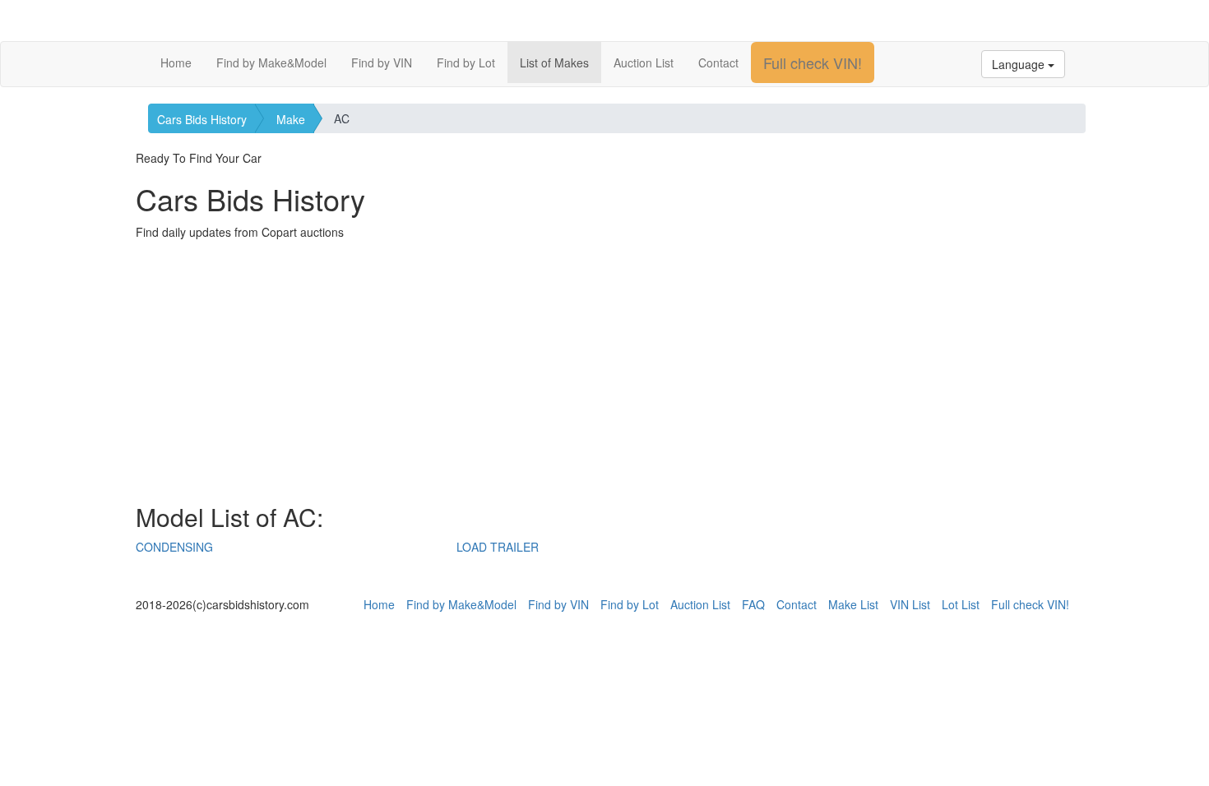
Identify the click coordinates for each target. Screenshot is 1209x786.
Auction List (644, 62)
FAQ (753, 604)
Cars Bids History (202, 119)
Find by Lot (466, 62)
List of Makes (554, 62)
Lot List (961, 604)
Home (176, 62)
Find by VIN (381, 62)
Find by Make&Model (271, 62)
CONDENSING (174, 547)
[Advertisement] (604, 372)
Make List (853, 604)
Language (1020, 64)
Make (290, 119)
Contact (718, 62)
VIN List (910, 604)
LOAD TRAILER (497, 547)
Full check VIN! (812, 62)
